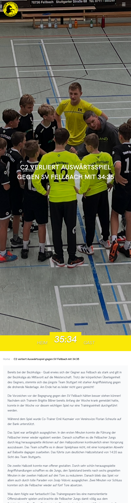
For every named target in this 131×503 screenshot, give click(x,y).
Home (6, 359)
